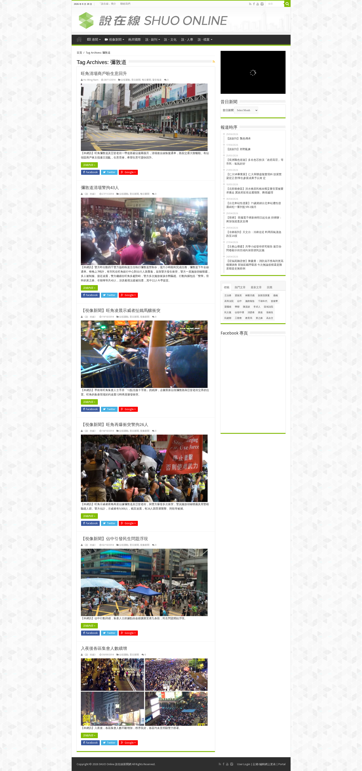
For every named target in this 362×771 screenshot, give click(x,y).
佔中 (239, 301)
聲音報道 (157, 80)
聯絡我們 (125, 3)
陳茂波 (246, 306)
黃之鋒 (259, 318)
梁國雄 (227, 306)
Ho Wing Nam (90, 80)
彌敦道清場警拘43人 (100, 187)
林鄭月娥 (250, 295)
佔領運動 (125, 80)
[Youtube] (257, 3)
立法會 (227, 295)
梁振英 (238, 295)
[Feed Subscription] (214, 61)
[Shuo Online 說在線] (181, 20)
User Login (243, 764)
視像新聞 (115, 39)
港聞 (95, 39)
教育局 (248, 318)
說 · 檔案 (204, 39)
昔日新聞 (136, 80)
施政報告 (250, 301)
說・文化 (170, 39)
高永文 (269, 318)
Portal (282, 764)
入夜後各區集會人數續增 (104, 648)
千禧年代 (262, 301)
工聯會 (238, 318)
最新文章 (256, 287)
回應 (269, 287)
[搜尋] (287, 4)
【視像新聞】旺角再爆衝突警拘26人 (114, 424)
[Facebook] (254, 3)
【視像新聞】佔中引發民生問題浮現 (114, 538)
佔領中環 (239, 312)
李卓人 (256, 306)
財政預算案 (264, 295)
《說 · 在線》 (90, 194)
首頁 (79, 39)
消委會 (251, 312)
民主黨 (227, 312)
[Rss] (250, 3)
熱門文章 (240, 287)
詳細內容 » (89, 164)
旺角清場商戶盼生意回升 (104, 73)
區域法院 (268, 306)
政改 (260, 312)
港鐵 (275, 295)
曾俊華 (274, 301)
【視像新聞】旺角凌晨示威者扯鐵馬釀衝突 (120, 310)
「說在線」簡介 (107, 3)
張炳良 (269, 312)
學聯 (237, 306)
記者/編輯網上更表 (264, 764)
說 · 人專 (187, 39)
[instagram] (262, 3)
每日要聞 (146, 80)
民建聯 (227, 318)
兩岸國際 (134, 39)
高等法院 (229, 301)
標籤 (226, 287)
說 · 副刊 (151, 39)
